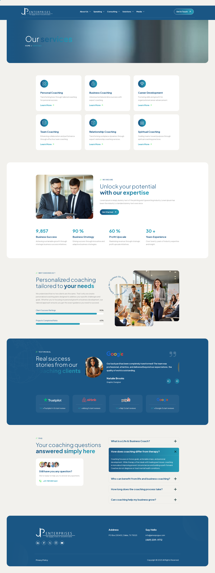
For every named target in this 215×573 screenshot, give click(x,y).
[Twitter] (50, 543)
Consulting (112, 11)
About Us (84, 11)
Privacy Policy (42, 560)
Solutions (127, 11)
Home (27, 46)
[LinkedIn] (38, 543)
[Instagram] (56, 543)
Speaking (98, 11)
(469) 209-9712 (154, 539)
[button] (168, 381)
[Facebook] (44, 543)
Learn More (46, 105)
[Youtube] (62, 543)
